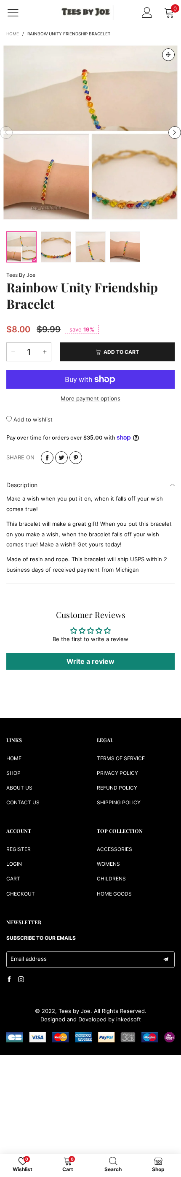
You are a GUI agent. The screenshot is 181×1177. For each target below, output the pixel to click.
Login (14, 864)
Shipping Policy (119, 802)
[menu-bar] (18, 12)
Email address (29, 958)
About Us (19, 788)
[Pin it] (75, 457)
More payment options (90, 398)
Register (18, 849)
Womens (108, 864)
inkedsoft (128, 1019)
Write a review (90, 661)
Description (21, 484)
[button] (6, 132)
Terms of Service (121, 758)
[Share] (47, 457)
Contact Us (23, 802)
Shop (13, 773)
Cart (13, 878)
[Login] (147, 12)
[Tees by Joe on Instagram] (21, 979)
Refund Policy (117, 788)
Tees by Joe (20, 275)
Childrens (111, 878)
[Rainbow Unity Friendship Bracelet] (90, 132)
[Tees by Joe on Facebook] (9, 979)
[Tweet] (61, 457)
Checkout (20, 894)
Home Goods (114, 894)
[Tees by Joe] (86, 12)
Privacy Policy (117, 773)
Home (13, 758)
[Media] (168, 54)
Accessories (114, 849)
